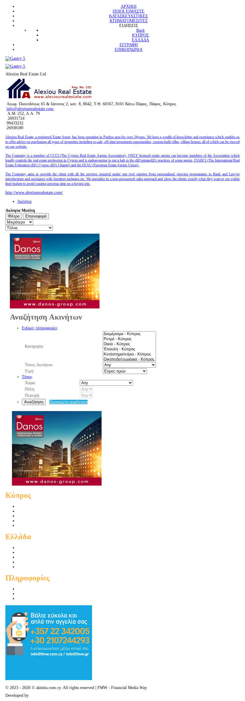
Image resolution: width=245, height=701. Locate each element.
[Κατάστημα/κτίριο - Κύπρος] (129, 354)
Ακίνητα (24, 201)
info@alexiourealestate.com (30, 109)
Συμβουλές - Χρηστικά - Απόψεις (46, 598)
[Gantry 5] (15, 58)
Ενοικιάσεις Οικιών (34, 525)
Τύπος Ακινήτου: (39, 365)
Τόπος (27, 377)
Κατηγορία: (34, 346)
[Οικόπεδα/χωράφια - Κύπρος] (129, 359)
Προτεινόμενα (29, 593)
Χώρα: (30, 383)
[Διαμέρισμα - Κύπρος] (129, 334)
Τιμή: (29, 371)
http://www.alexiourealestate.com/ (34, 192)
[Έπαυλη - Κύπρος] (129, 349)
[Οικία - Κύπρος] (129, 344)
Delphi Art (39, 695)
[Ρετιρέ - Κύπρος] (129, 339)
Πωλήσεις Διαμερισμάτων (39, 506)
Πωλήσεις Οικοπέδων (35, 516)
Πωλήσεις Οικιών (32, 511)
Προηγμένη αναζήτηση (68, 402)
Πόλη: (30, 389)
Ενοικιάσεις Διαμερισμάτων (41, 520)
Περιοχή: (32, 395)
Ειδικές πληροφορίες (40, 328)
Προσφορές (27, 589)
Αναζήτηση (33, 402)
